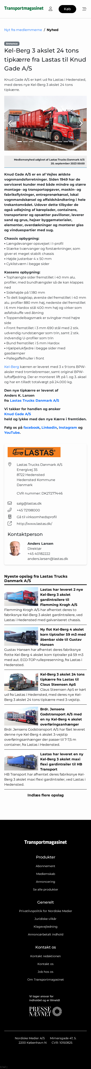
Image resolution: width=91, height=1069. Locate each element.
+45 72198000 (28, 510)
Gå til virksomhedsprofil (37, 517)
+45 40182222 (39, 554)
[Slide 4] (36, 141)
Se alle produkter (45, 889)
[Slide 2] (25, 141)
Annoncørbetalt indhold (45, 934)
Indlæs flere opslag (46, 795)
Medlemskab (45, 874)
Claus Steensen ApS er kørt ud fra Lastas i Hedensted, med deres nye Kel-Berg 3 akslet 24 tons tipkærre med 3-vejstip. (45, 687)
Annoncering (45, 882)
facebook (31, 428)
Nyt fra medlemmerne (23, 30)
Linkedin (49, 428)
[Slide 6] (48, 141)
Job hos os (45, 972)
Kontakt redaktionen (45, 956)
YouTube (12, 433)
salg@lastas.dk (29, 503)
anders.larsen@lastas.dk (48, 559)
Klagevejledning (46, 926)
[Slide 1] (19, 141)
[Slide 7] (54, 141)
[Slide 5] (42, 141)
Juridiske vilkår (45, 919)
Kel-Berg (11, 367)
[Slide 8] (60, 141)
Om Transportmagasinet (45, 979)
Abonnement (45, 866)
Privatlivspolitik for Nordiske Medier (45, 911)
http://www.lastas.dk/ (34, 524)
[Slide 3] (31, 141)
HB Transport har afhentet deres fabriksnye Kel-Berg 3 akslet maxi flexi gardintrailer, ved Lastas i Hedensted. (44, 769)
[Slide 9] (65, 141)
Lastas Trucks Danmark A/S (34, 401)
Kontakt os (45, 964)
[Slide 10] (71, 141)
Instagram (68, 428)
